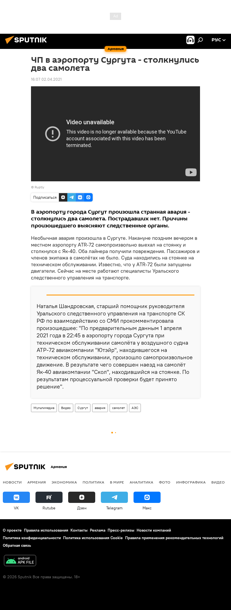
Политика (93, 482)
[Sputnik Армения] (27, 44)
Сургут (82, 408)
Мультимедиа (44, 408)
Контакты (79, 530)
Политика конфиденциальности (32, 537)
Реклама (97, 530)
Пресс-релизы (121, 530)
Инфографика (191, 482)
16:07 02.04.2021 (46, 79)
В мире (117, 482)
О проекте (12, 530)
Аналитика (141, 482)
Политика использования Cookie (93, 537)
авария (100, 408)
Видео (66, 408)
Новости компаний (154, 530)
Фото (164, 482)
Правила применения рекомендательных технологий (174, 537)
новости (12, 482)
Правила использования (46, 530)
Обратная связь (17, 545)
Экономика (64, 482)
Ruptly (39, 187)
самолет (118, 408)
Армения (36, 482)
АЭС (135, 408)
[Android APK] (20, 561)
